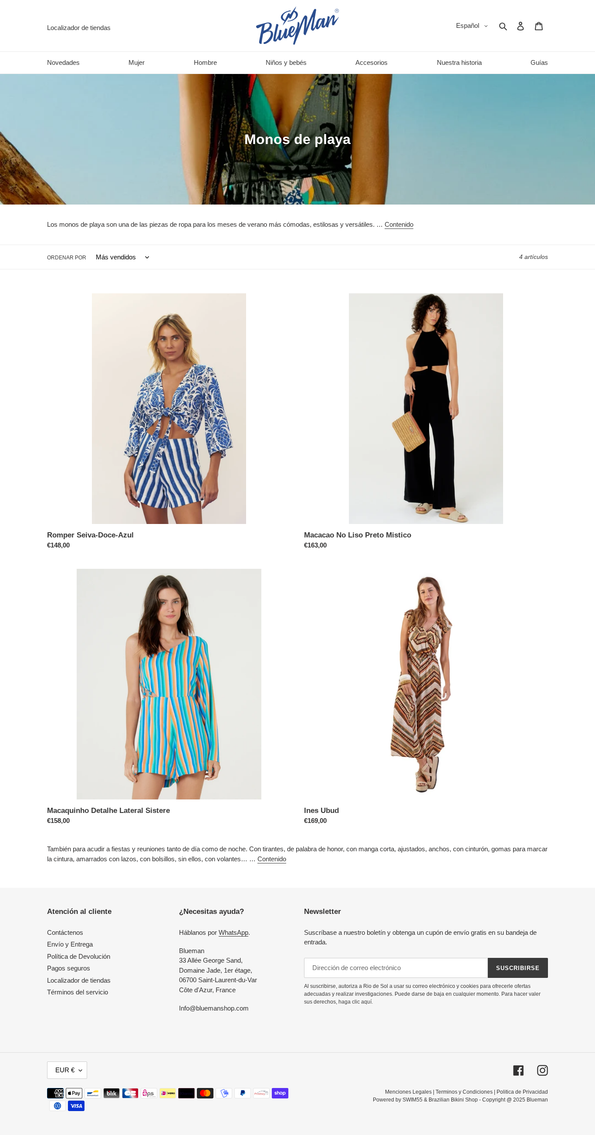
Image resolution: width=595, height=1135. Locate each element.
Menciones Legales (408, 1092)
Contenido (399, 224)
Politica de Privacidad (522, 1092)
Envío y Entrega (70, 944)
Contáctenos (65, 932)
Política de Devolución (78, 956)
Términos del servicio (77, 992)
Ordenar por (66, 258)
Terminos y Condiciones (464, 1092)
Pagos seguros (68, 968)
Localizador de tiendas (79, 980)
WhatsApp (233, 932)
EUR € (64, 1070)
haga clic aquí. (355, 1002)
